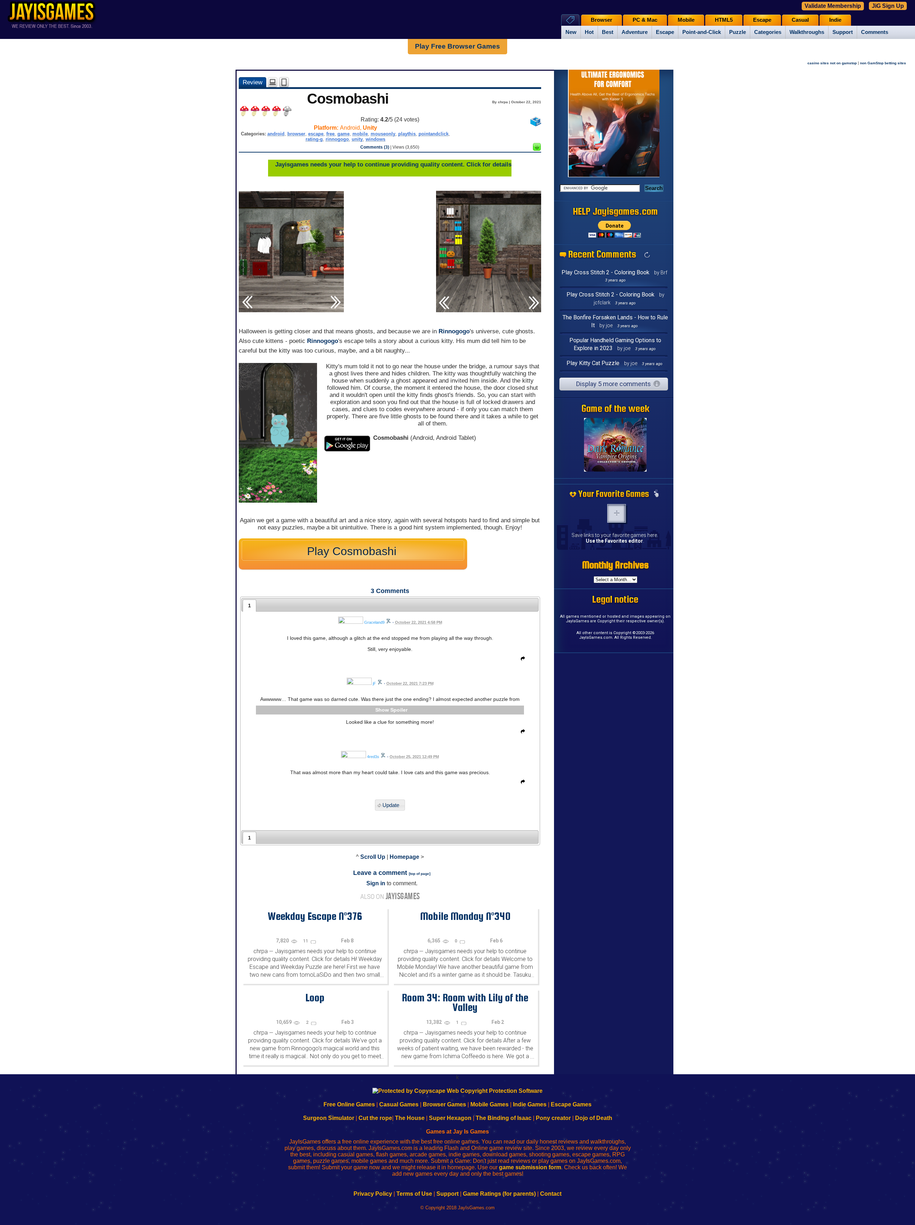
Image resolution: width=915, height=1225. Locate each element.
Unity (370, 128)
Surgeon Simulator (328, 1118)
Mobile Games (489, 1104)
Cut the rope (375, 1118)
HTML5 (724, 20)
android (276, 133)
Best (607, 32)
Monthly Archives (615, 565)
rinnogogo (337, 139)
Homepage (404, 857)
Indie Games (529, 1104)
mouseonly (383, 133)
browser (296, 133)
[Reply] (521, 660)
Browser (601, 20)
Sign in (375, 883)
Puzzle (737, 32)
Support (842, 32)
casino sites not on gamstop (832, 63)
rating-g (314, 139)
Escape (665, 32)
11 (306, 940)
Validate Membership (833, 6)
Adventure (635, 32)
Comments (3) (374, 147)
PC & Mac (645, 20)
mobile (360, 133)
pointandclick (434, 133)
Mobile (686, 20)
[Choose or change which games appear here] (656, 494)
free (330, 133)
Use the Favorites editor (614, 541)
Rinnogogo (454, 331)
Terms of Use (414, 1194)
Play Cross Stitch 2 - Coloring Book (605, 272)
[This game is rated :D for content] (537, 149)
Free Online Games (349, 1104)
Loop (315, 997)
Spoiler (398, 710)
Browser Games (444, 1104)
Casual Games (399, 1104)
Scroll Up (372, 857)
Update (390, 805)
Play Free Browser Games (457, 46)
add (616, 513)
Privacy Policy (372, 1194)
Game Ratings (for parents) (499, 1194)
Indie (835, 20)
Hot (589, 32)
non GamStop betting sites (883, 63)
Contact (551, 1194)
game (343, 133)
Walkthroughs (807, 32)
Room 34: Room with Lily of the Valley (465, 1002)
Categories (767, 32)
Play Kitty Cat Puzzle (593, 363)
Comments (874, 32)
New (571, 32)
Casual (800, 20)
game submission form (530, 1167)
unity (357, 139)
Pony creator (553, 1118)
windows (375, 139)
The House (410, 1118)
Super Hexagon (450, 1118)
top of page (419, 874)
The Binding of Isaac (503, 1118)
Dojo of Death (593, 1118)
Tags (570, 19)
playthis (407, 133)
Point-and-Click (701, 32)
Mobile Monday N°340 (465, 916)
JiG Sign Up (888, 6)
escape (315, 133)
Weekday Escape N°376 (315, 916)
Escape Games (571, 1104)
